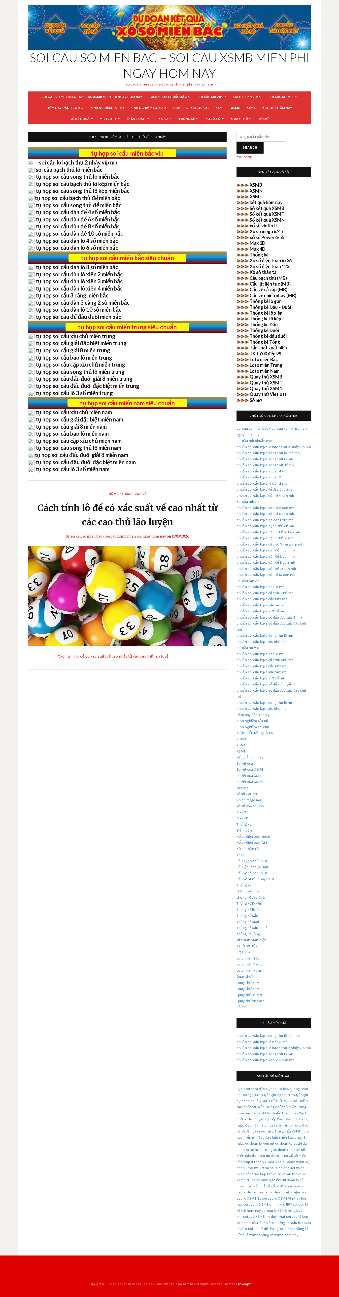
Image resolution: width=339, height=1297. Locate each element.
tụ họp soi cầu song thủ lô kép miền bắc (83, 190)
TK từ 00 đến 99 (265, 353)
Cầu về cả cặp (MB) (268, 289)
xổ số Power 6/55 (267, 237)
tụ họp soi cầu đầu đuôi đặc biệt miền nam (86, 462)
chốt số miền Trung (258, 1107)
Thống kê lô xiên (266, 313)
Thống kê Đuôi (264, 330)
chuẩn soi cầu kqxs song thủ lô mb (265, 459)
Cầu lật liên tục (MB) (270, 284)
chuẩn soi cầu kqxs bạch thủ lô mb (265, 538)
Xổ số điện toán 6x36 (271, 260)
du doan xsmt (293, 1162)
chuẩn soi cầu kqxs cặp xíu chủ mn (265, 593)
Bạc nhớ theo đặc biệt (254, 1089)
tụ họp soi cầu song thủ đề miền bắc (78, 205)
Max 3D (257, 243)
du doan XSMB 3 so (266, 1162)
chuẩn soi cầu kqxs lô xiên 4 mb (262, 471)
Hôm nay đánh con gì (65, 108)
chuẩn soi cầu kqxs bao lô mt (260, 654)
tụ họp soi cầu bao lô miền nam (72, 433)
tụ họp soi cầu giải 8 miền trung (73, 350)
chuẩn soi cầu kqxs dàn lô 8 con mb (265, 508)
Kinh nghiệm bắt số (107, 108)
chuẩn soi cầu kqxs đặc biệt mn (262, 599)
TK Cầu (162, 119)
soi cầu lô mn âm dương (265, 1223)
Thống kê (186, 119)
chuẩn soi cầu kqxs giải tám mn (262, 605)
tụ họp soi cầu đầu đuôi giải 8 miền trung (84, 378)
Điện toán (136, 119)
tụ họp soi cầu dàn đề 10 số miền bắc (79, 233)
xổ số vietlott (263, 225)
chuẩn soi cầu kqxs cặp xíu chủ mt (265, 660)
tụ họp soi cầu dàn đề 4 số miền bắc (78, 212)
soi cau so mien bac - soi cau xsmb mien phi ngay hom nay (118, 536)
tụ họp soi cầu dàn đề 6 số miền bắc (78, 219)
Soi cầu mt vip (281, 97)
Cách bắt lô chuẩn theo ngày (274, 1113)
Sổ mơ (264, 119)
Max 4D (257, 249)
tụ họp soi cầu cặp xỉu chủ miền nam (79, 440)
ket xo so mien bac (274, 1168)
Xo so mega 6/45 (266, 231)
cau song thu (247, 1095)
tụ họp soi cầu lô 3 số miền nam (72, 469)
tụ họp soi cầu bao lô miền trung (74, 357)
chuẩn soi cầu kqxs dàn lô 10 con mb (266, 575)
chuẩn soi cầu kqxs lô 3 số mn (261, 611)
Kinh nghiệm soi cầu (148, 108)
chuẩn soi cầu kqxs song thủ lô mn (265, 635)
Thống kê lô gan (266, 301)
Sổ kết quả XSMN (267, 220)
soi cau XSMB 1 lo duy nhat (264, 1216)
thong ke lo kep (281, 1229)
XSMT (251, 108)
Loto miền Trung (266, 365)
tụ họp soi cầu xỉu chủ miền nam (74, 412)
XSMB (220, 108)
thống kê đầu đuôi (251, 897)
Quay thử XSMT (266, 382)
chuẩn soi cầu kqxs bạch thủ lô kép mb (268, 532)
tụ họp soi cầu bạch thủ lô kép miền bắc (82, 183)
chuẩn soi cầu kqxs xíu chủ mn (262, 642)
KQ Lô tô (213, 119)
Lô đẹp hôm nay (288, 1186)
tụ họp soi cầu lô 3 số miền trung (74, 393)
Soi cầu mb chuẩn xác (168, 97)
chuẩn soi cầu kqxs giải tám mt (262, 672)
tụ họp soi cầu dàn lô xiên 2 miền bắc (79, 274)
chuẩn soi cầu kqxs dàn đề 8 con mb (266, 562)
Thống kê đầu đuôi (268, 336)
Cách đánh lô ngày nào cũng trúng (273, 1125)
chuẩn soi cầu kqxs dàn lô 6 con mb (265, 514)
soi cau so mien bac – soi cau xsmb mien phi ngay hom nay (91, 97)
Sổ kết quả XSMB (267, 208)
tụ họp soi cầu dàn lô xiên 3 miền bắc (79, 281)
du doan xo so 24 (288, 1143)
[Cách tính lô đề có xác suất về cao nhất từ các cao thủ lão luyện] (127, 595)
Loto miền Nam (264, 371)
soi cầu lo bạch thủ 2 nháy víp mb (78, 162)
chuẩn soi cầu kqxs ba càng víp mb (265, 520)
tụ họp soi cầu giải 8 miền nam (71, 426)
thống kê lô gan (249, 891)
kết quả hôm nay (277, 108)
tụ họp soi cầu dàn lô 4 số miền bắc (77, 240)
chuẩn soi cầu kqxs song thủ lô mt (264, 703)
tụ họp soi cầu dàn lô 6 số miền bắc (77, 247)
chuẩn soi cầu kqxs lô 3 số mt (260, 678)
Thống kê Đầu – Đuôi (270, 307)
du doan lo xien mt (259, 1143)
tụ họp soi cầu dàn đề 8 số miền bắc (78, 226)
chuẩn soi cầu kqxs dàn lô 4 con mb (265, 496)
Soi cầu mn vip (245, 97)
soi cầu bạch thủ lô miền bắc (69, 169)
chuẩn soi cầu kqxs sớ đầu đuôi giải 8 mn (269, 617)
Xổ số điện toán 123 (269, 266)
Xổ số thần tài (263, 272)
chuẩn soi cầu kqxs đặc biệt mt (262, 666)
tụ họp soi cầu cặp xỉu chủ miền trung (80, 364)
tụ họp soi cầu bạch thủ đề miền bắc (77, 198)
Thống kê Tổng (265, 342)
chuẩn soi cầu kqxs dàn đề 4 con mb (266, 550)
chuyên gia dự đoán (274, 1095)
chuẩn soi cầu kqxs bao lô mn (260, 587)
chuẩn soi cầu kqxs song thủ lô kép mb (268, 453)
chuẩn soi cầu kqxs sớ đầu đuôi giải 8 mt (269, 684)
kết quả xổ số (264, 1186)
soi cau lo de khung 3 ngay (279, 1192)
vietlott (108, 119)
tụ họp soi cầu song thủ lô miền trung (80, 371)
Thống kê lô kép (265, 318)
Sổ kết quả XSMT (267, 214)
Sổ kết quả (80, 119)
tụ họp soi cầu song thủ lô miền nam (78, 447)
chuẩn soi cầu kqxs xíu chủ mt (261, 709)
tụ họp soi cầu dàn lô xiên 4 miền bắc (79, 288)
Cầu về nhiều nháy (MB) (273, 295)
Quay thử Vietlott (268, 394)
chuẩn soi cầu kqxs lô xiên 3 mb (262, 477)
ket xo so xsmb (279, 1174)
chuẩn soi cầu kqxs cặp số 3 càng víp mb (270, 544)
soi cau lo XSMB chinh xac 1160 (267, 1204)
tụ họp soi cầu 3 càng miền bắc (72, 295)
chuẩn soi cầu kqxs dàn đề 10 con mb (266, 569)
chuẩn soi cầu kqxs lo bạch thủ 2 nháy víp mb (274, 447)
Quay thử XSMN (266, 388)
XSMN (235, 108)
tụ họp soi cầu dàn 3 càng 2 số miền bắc (83, 302)
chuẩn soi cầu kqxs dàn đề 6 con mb (266, 556)
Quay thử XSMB (266, 376)
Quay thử (239, 119)
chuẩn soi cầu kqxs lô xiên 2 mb (262, 483)
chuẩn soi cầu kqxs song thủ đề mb (265, 465)
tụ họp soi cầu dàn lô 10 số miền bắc (78, 309)
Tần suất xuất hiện (268, 347)
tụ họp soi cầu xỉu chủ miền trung (75, 336)
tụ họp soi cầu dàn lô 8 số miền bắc (77, 267)
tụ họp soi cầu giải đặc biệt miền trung (81, 343)
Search (250, 147)
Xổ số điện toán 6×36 (253, 837)
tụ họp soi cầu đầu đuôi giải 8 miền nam (81, 455)
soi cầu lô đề (258, 1229)
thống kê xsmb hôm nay (278, 1235)
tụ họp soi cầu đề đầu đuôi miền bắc (78, 316)
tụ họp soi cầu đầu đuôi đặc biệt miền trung (87, 385)
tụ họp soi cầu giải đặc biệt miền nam (79, 419)
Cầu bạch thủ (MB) (268, 278)
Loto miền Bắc (264, 359)
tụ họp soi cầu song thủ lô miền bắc (78, 176)
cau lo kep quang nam (290, 1089)
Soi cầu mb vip (210, 97)
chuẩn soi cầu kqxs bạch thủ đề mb (265, 526)
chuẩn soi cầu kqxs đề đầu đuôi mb (264, 489)
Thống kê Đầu (264, 324)
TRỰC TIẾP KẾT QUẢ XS (190, 108)
